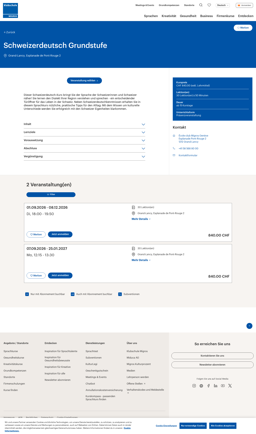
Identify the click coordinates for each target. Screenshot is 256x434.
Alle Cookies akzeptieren (223, 426)
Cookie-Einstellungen (166, 426)
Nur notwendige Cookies (193, 426)
